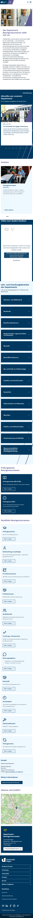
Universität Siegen (10, 910)
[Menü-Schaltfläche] (27, 2)
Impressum (4, 892)
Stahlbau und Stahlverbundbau (14, 427)
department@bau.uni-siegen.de (14, 772)
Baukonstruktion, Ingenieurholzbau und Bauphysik (15, 334)
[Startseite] (8, 860)
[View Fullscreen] (3, 801)
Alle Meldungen (27, 93)
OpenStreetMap (23, 823)
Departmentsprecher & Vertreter (10, 782)
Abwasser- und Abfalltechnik (13, 300)
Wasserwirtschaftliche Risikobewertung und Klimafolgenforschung (11, 450)
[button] (7, 216)
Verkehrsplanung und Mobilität (14, 438)
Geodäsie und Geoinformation (13, 380)
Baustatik (7, 346)
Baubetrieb (7, 311)
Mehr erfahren (9, 210)
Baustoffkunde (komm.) (11, 357)
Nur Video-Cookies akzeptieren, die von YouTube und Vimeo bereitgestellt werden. (16, 255)
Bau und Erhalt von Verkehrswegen (15, 369)
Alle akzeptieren (16, 260)
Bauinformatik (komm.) (11, 323)
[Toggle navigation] (30, 2)
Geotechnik (7, 392)
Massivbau (7, 415)
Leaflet (16, 823)
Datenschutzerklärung (7, 895)
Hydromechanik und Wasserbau (14, 403)
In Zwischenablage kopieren (12, 848)
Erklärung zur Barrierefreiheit (9, 899)
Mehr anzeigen (8, 489)
